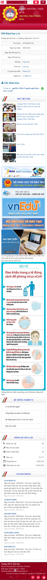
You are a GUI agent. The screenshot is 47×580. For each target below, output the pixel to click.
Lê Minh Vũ (27, 76)
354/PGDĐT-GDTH (11, 533)
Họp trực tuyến (10, 426)
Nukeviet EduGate (20, 573)
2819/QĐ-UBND (10, 514)
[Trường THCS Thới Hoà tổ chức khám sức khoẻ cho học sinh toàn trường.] (9, 107)
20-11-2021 (21, 144)
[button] (42, 88)
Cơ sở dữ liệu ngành (12, 407)
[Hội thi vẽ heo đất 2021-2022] (9, 127)
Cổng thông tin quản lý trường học (17, 413)
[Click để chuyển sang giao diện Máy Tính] (38, 577)
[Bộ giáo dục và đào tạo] (23, 183)
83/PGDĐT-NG (10, 547)
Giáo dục (26, 67)
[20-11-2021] (9, 147)
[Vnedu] (23, 207)
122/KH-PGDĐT (10, 500)
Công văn (26, 62)
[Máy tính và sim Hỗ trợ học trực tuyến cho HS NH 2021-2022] (9, 157)
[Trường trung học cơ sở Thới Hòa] (10, 13)
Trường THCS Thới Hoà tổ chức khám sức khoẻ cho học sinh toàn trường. (28, 106)
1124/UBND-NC (10, 481)
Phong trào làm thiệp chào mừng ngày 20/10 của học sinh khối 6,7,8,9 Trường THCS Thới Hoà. (30, 116)
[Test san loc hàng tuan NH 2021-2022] (9, 137)
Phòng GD (26, 71)
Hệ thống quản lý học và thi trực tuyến (19, 420)
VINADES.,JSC (40, 573)
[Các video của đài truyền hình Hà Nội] (23, 242)
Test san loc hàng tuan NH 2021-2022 (30, 134)
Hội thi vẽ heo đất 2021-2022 (27, 124)
